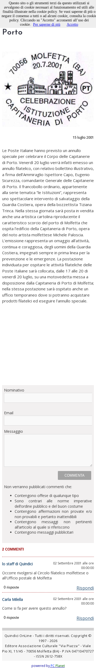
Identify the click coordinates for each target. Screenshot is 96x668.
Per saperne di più (46, 24)
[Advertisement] (48, 342)
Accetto (72, 24)
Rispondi (85, 588)
